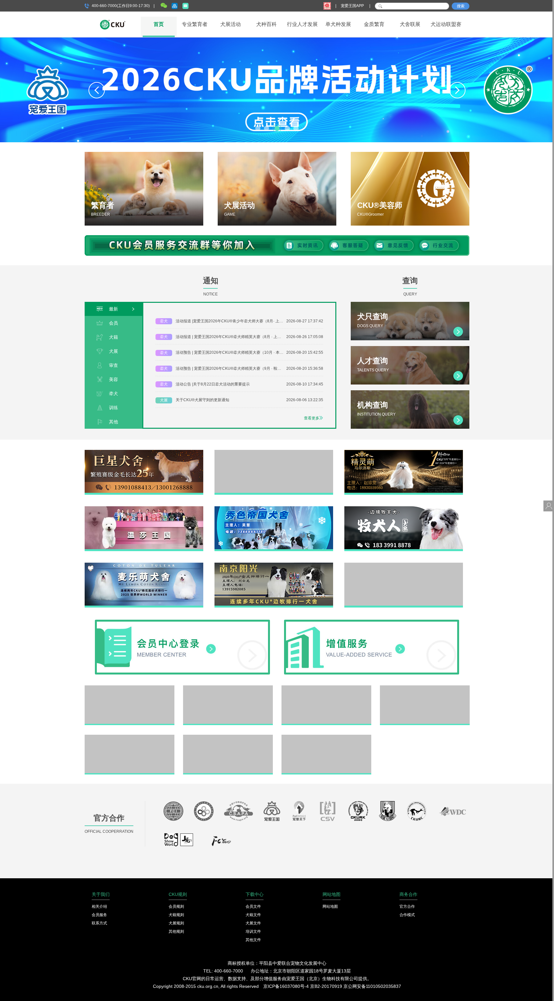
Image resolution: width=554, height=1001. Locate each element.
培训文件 (253, 931)
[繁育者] (144, 189)
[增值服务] (371, 622)
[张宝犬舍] (228, 737)
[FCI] (173, 812)
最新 (113, 308)
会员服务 (99, 915)
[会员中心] (182, 622)
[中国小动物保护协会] (238, 812)
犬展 (113, 351)
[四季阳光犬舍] (129, 687)
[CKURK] (358, 812)
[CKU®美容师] (410, 189)
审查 (113, 365)
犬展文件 (253, 923)
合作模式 (407, 915)
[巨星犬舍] (144, 452)
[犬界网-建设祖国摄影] (179, 842)
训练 (113, 407)
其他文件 (253, 940)
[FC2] (221, 842)
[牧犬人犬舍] (403, 508)
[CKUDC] (387, 812)
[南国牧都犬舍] (403, 565)
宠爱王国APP (353, 6)
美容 (113, 379)
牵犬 (113, 393)
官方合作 (407, 906)
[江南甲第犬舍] (228, 687)
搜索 (461, 6)
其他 (113, 421)
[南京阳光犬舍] (273, 565)
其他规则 (176, 931)
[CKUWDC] (452, 812)
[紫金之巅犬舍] (129, 737)
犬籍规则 (176, 915)
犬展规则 (176, 923)
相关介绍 (99, 906)
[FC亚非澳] (204, 812)
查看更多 (311, 418)
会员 (113, 323)
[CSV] (328, 812)
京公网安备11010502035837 (372, 986)
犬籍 (113, 337)
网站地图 (330, 906)
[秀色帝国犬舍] (273, 508)
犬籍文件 (253, 915)
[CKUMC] (416, 812)
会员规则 (176, 906)
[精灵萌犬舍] (403, 452)
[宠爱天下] (299, 812)
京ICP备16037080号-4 (286, 986)
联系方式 (99, 923)
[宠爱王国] (272, 812)
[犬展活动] (277, 189)
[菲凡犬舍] (273, 452)
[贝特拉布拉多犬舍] (326, 687)
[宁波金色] (425, 687)
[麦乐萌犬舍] (144, 565)
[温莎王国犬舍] (144, 508)
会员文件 (253, 906)
